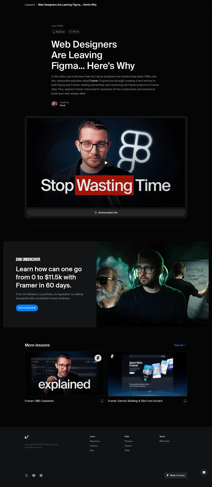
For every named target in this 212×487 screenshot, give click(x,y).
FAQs (127, 450)
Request (128, 441)
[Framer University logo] (27, 437)
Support (128, 445)
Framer (93, 81)
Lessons (30, 4)
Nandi (62, 105)
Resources (95, 441)
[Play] (106, 163)
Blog (92, 450)
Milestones (164, 441)
